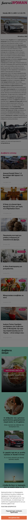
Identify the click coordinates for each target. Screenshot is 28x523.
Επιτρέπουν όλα (14, 517)
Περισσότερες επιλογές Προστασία (14, 511)
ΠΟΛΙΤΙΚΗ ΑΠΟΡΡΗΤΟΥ (8, 506)
